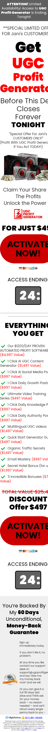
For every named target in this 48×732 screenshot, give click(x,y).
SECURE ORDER (33, 718)
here (26, 728)
